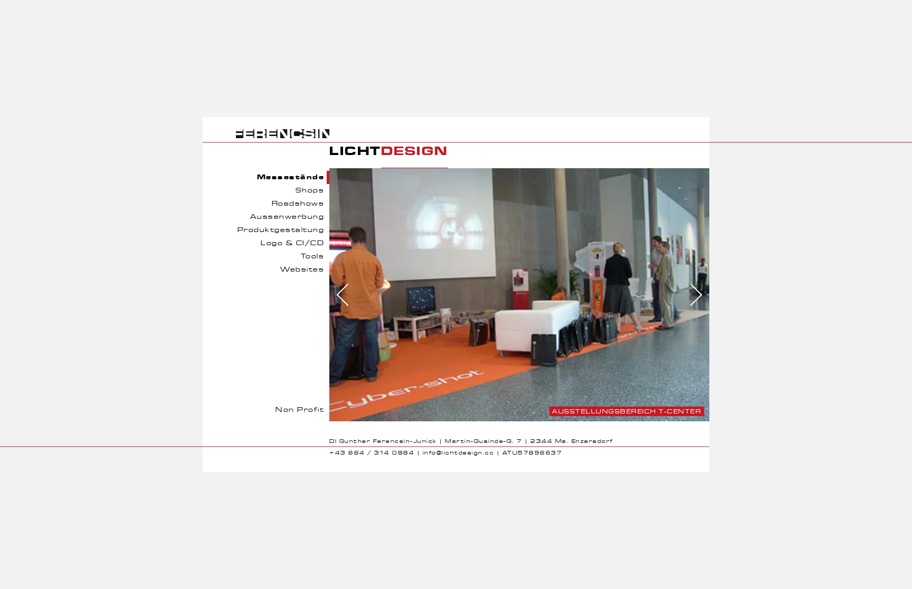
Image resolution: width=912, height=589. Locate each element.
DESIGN (414, 152)
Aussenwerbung (287, 217)
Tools (313, 256)
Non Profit (300, 410)
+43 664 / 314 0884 (371, 453)
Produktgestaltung (281, 230)
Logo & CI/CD (292, 243)
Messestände (291, 177)
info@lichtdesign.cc (459, 453)
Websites (302, 269)
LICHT (355, 152)
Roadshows (298, 203)
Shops (310, 190)
